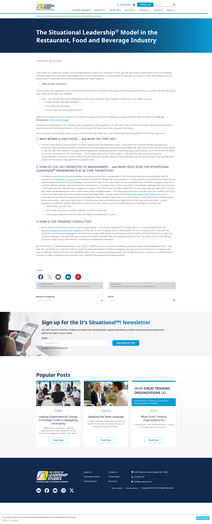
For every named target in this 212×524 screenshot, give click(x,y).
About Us (87, 472)
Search (110, 297)
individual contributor (65, 179)
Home (38, 16)
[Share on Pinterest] (78, 277)
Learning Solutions (91, 476)
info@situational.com (143, 481)
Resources (113, 481)
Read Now (58, 440)
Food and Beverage (59, 120)
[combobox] (70, 300)
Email (45, 338)
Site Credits (117, 488)
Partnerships (114, 476)
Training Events (90, 481)
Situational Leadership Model (140, 194)
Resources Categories (45, 297)
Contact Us (145, 4)
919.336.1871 (125, 5)
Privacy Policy (131, 488)
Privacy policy (13, 520)
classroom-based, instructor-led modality (61, 230)
